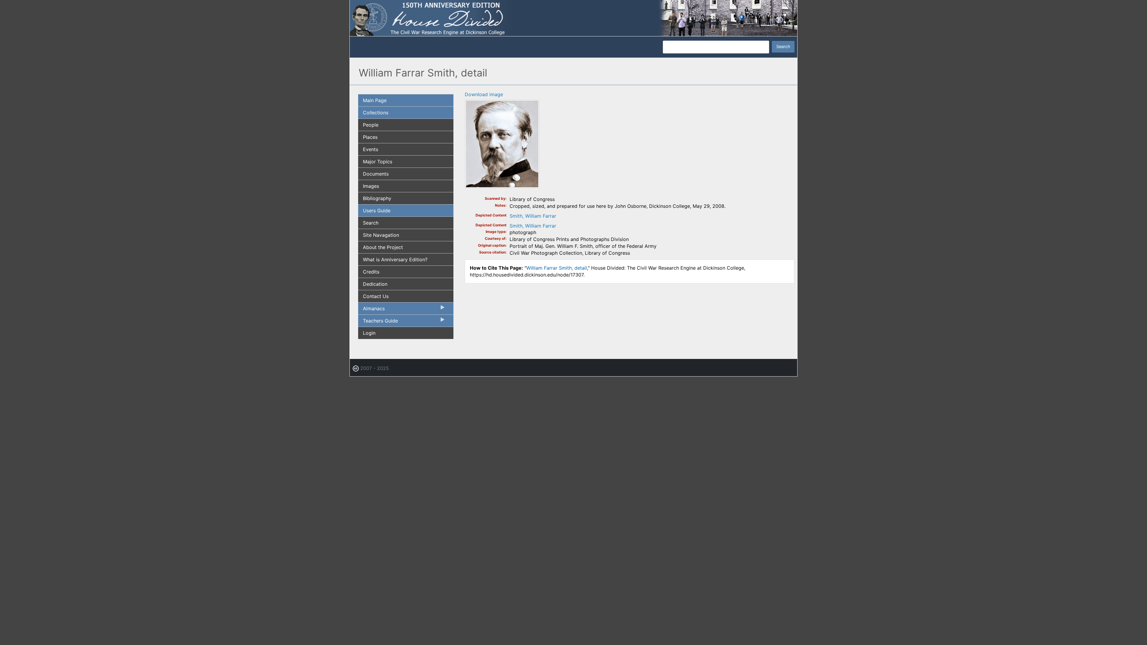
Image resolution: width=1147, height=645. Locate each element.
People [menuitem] (370, 125)
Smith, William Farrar (533, 216)
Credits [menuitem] (371, 272)
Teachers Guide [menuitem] (378, 322)
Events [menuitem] (370, 149)
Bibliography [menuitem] (377, 198)
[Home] (573, 18)
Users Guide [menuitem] (376, 211)
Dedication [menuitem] (375, 284)
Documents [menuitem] (376, 174)
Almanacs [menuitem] (371, 309)
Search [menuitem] (370, 223)
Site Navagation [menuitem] (381, 235)
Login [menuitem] (369, 333)
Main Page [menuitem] (375, 100)
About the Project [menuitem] (383, 247)
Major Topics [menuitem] (377, 162)
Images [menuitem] (371, 186)
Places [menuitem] (370, 137)
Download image (484, 94)
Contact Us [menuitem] (376, 296)
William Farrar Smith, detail (556, 268)
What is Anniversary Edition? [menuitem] (395, 259)
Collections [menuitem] (375, 113)
